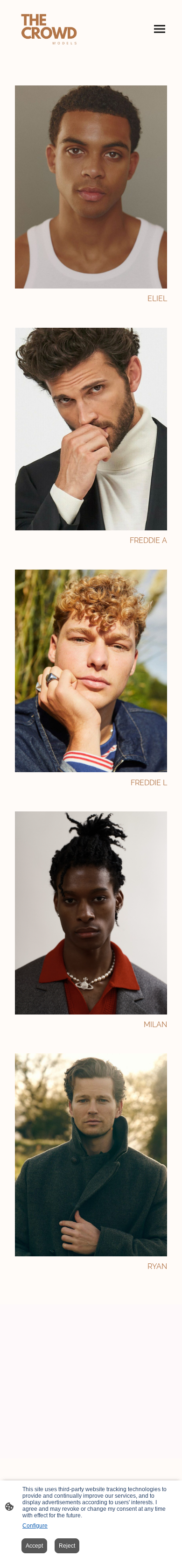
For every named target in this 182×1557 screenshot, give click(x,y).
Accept (34, 1546)
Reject (67, 1546)
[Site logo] (49, 29)
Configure (35, 1525)
